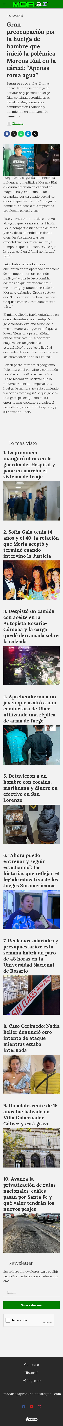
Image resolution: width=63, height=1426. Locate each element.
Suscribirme (31, 1305)
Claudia (17, 123)
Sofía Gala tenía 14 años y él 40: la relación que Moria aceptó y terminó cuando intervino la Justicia (31, 544)
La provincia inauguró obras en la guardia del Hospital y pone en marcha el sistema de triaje (29, 464)
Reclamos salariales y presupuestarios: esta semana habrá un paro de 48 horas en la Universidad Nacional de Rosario (30, 956)
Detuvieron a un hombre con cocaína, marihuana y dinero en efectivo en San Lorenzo (30, 788)
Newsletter (20, 1263)
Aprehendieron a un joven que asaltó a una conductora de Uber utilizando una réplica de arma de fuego (29, 708)
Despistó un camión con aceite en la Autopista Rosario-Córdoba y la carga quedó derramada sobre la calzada (31, 626)
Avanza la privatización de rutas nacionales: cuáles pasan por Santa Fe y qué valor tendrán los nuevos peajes (29, 1194)
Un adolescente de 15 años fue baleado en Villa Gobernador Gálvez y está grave (30, 1114)
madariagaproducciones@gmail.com (32, 1394)
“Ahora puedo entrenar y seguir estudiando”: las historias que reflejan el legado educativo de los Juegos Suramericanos (31, 870)
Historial (31, 1372)
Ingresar (34, 1381)
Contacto (31, 1364)
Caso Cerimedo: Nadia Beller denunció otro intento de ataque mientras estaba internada (31, 1038)
